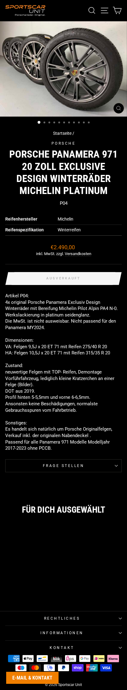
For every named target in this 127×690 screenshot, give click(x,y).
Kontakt (62, 648)
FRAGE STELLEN (63, 466)
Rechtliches (62, 618)
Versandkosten (78, 253)
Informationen (62, 633)
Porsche (63, 143)
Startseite (62, 133)
